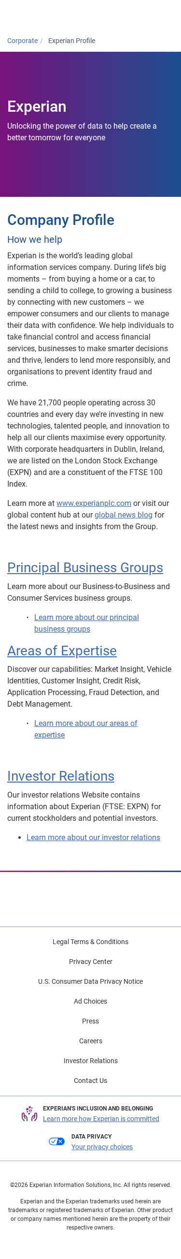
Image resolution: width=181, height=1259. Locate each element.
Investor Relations (60, 776)
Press (90, 1021)
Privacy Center (90, 961)
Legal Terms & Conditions (90, 942)
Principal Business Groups (85, 568)
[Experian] (47, 15)
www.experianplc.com (93, 503)
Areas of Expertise (62, 651)
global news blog (124, 514)
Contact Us (90, 1080)
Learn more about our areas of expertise (86, 729)
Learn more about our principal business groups (86, 623)
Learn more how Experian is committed (101, 1119)
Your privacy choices (102, 1147)
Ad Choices (90, 1001)
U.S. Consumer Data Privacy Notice (90, 981)
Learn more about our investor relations (93, 837)
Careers (90, 1041)
